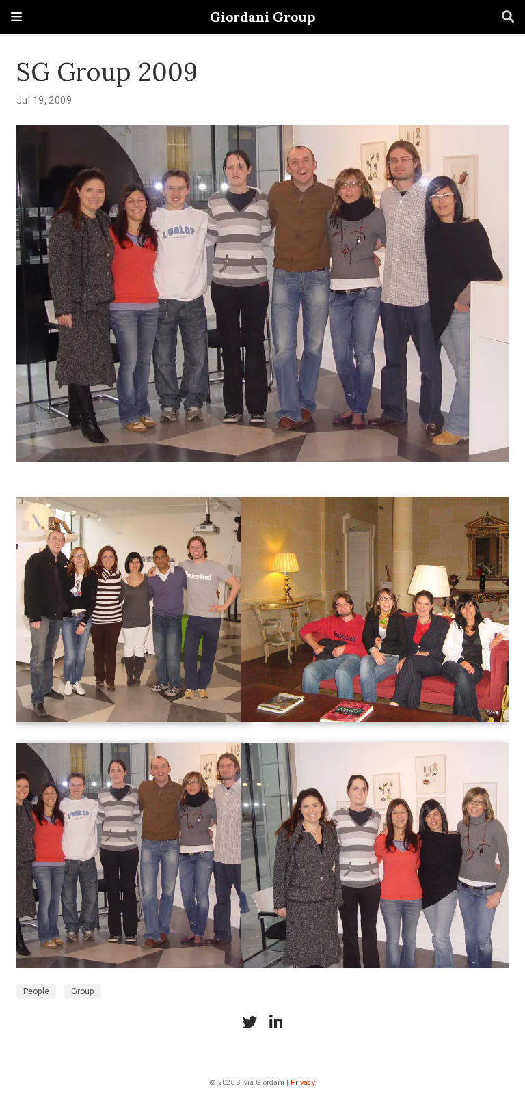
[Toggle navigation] (16, 17)
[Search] (508, 17)
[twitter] (249, 1022)
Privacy (303, 1082)
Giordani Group (262, 16)
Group (82, 991)
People (36, 991)
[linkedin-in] (275, 1022)
